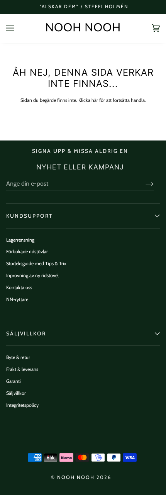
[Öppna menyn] (17, 28)
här (94, 100)
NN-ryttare (17, 299)
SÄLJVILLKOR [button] (26, 333)
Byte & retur (18, 357)
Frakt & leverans (22, 369)
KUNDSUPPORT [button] (29, 216)
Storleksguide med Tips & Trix (36, 263)
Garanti (13, 381)
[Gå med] (143, 184)
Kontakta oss (19, 287)
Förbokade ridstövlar (27, 251)
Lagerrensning (20, 240)
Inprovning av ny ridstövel (32, 275)
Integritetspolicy (22, 405)
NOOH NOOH (76, 477)
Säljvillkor (16, 393)
